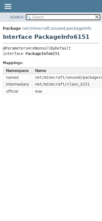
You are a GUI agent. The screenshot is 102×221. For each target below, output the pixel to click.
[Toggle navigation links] (7, 7)
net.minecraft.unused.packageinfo (57, 28)
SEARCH (17, 17)
